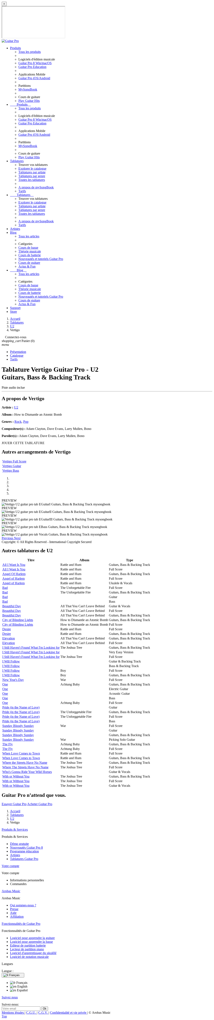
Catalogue (16, 355)
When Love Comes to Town (21, 753)
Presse (14, 909)
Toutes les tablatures (31, 180)
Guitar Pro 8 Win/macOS (35, 63)
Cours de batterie (29, 255)
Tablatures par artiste (32, 172)
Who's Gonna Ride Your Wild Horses (27, 772)
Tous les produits (29, 52)
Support (15, 308)
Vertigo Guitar (11, 466)
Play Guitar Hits (29, 101)
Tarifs (22, 191)
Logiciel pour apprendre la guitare (32, 938)
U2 (16, 407)
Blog (13, 232)
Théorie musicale (29, 251)
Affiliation (17, 916)
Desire (6, 629)
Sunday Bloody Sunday (18, 726)
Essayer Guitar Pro (14, 804)
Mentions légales (13, 1012)
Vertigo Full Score (14, 461)
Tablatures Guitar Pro (24, 859)
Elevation (8, 638)
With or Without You (15, 776)
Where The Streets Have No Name (25, 767)
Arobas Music (11, 891)
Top (4, 1016)
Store (13, 311)
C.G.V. (43, 1012)
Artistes (15, 229)
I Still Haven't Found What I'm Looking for (31, 647)
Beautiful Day (11, 606)
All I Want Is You (13, 564)
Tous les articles (28, 236)
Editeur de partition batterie (28, 945)
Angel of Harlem (13, 578)
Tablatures (17, 161)
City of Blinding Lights (17, 620)
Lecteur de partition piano (27, 949)
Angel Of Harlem (13, 574)
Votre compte (10, 866)
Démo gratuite (19, 844)
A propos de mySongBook (36, 187)
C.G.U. (31, 1012)
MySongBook (27, 89)
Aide (13, 913)
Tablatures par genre (31, 176)
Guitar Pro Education (32, 67)
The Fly (7, 744)
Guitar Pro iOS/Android (34, 78)
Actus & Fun (27, 266)
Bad (5, 587)
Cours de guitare (29, 262)
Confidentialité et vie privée (68, 1012)
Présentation (18, 352)
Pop (25, 421)
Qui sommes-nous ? (23, 905)
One (5, 684)
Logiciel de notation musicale (29, 956)
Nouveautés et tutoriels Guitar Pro (40, 259)
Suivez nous (10, 997)
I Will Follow (11, 661)
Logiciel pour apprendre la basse (31, 941)
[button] (8, 538)
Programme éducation (24, 851)
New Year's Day (13, 680)
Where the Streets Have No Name (24, 762)
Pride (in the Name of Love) (20, 707)
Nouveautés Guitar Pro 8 (26, 847)
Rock (18, 421)
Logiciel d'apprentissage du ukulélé (33, 953)
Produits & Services (15, 829)
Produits (15, 48)
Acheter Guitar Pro (39, 804)
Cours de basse (28, 247)
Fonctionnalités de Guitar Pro (21, 923)
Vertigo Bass (10, 470)
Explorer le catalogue (32, 168)
